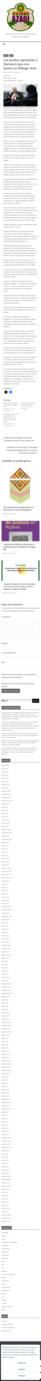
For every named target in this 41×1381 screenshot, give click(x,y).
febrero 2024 (6, 862)
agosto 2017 (5, 1112)
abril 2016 (5, 1163)
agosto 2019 (5, 1035)
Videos (4, 1310)
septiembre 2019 (7, 1032)
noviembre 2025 (7, 794)
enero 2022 (5, 942)
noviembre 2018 (7, 1064)
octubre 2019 (6, 1029)
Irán (3, 1268)
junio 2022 (5, 926)
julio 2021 (5, 961)
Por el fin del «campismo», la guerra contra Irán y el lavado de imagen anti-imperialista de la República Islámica (20, 728)
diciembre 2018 (6, 1061)
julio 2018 (5, 1077)
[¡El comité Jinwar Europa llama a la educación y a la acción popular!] (20, 467)
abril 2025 (5, 817)
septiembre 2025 (7, 801)
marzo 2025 (5, 820)
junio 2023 (5, 887)
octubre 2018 (6, 1067)
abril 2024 (5, 855)
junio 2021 (5, 964)
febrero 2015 (6, 1208)
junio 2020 (5, 1003)
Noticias (4, 1284)
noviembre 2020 (7, 987)
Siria (11, 55)
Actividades (5, 1233)
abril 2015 (5, 1202)
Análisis (4, 1236)
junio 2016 (5, 1157)
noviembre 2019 (7, 1025)
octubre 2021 (6, 952)
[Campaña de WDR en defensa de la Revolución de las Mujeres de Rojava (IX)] (20, 522)
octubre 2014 (6, 1221)
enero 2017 (5, 1135)
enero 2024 (5, 865)
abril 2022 (5, 932)
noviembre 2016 (7, 1141)
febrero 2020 (6, 1016)
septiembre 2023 (7, 878)
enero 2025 (5, 826)
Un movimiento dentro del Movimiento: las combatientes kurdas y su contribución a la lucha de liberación (19, 752)
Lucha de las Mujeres (8, 1274)
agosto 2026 (5, 765)
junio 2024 (5, 849)
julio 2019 (5, 1038)
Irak (3, 1265)
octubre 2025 (6, 797)
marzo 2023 (5, 897)
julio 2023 (5, 884)
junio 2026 (5, 772)
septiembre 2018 (7, 1070)
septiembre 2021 (7, 955)
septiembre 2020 (7, 993)
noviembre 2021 (7, 948)
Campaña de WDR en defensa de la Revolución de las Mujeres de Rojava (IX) (19, 547)
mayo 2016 (5, 1160)
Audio (3, 1239)
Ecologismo (5, 1255)
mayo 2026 (5, 775)
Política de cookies (8, 1357)
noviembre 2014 (7, 1218)
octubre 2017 (6, 1106)
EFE (9, 76)
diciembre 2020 (6, 984)
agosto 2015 (5, 1189)
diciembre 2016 (6, 1138)
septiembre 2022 (7, 916)
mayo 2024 (5, 852)
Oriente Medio (6, 1287)
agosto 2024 (5, 842)
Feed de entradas (7, 1324)
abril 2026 (5, 778)
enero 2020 (5, 1019)
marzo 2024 (5, 858)
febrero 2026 (6, 785)
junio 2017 (5, 1118)
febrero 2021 (6, 977)
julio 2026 (5, 769)
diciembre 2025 (6, 791)
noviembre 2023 (7, 871)
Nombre (5, 643)
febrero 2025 (6, 823)
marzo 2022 (5, 935)
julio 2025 (5, 807)
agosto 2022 (5, 919)
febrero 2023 (6, 900)
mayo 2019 (5, 1045)
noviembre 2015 (7, 1179)
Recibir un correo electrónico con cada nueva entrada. (18, 685)
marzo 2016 (5, 1167)
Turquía (4, 1300)
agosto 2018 (5, 1074)
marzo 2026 (5, 781)
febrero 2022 (6, 939)
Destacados (5, 1252)
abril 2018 (5, 1086)
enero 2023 (5, 903)
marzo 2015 (5, 1205)
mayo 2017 (5, 1122)
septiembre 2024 (7, 839)
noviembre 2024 (7, 833)
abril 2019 (5, 1048)
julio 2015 (5, 1192)
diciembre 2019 (6, 1022)
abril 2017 (5, 1125)
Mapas (4, 1278)
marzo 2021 (5, 974)
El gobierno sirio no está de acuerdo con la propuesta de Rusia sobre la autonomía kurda (10, 418)
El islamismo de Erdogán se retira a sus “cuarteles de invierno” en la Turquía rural (18, 439)
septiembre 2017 (7, 1109)
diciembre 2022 (6, 907)
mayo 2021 (5, 968)
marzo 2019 (5, 1051)
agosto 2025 (5, 804)
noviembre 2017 (7, 1102)
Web (3, 662)
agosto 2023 (5, 881)
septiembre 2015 (7, 1186)
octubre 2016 (6, 1144)
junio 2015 (5, 1196)
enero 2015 (5, 1212)
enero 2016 (5, 1173)
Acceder (4, 1321)
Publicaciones (6, 1290)
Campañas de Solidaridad (9, 1242)
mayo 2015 (5, 1199)
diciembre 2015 (6, 1176)
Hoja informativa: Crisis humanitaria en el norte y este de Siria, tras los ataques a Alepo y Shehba (19, 586)
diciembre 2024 (6, 830)
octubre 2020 (6, 990)
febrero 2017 (6, 1131)
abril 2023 (5, 894)
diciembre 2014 (6, 1215)
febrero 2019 (6, 1054)
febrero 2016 (6, 1170)
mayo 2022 (5, 929)
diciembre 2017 (6, 1099)
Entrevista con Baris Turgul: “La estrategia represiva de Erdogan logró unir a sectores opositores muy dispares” (22, 450)
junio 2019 (5, 1041)
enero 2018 (5, 1096)
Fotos (3, 1262)
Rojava (6, 55)
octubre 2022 (6, 913)
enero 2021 (5, 980)
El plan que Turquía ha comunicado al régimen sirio (10, 405)
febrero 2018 (6, 1093)
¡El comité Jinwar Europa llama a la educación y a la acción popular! (18, 508)
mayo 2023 (5, 891)
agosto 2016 (5, 1151)
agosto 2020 (5, 996)
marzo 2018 (5, 1090)
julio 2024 (5, 846)
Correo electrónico (9, 653)
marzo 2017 (5, 1128)
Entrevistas (5, 1258)
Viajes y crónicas (7, 1306)
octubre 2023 (6, 874)
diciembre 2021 (6, 945)
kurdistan (4, 1271)
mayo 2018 (5, 1083)
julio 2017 (5, 1115)
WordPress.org (6, 1331)
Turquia (4, 1303)
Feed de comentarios (8, 1327)
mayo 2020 (5, 1006)
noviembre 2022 (7, 910)
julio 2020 (5, 1000)
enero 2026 (5, 788)
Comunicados (6, 1249)
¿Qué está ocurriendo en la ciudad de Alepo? (28, 404)
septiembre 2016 (7, 1147)
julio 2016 (5, 1154)
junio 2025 (5, 810)
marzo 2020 (5, 1013)
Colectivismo (5, 1245)
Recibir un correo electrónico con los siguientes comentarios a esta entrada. (19, 675)
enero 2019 (5, 1057)
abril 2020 (5, 1009)
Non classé (5, 1281)
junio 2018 (5, 1080)
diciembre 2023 (6, 868)
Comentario (6, 617)
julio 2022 (5, 923)
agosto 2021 (5, 958)
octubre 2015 (6, 1183)
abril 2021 (5, 971)
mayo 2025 (5, 813)
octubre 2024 (6, 836)
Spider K (18, 72)
